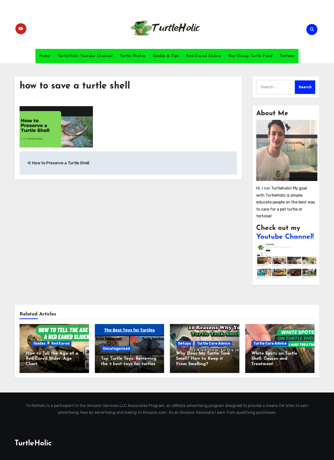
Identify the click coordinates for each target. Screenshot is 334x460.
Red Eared (60, 343)
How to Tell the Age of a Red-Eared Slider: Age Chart (52, 358)
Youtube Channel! (285, 237)
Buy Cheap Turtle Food (250, 56)
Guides (39, 343)
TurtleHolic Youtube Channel (85, 56)
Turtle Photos (132, 56)
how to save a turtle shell (75, 86)
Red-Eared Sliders (203, 56)
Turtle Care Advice (213, 343)
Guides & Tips (166, 56)
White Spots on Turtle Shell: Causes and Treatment (274, 358)
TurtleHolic (33, 443)
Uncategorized (116, 349)
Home (44, 56)
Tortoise (287, 56)
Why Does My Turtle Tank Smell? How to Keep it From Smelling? (203, 358)
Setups (184, 343)
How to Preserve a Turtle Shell (60, 163)
